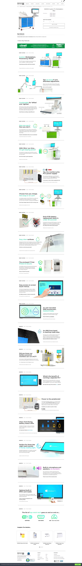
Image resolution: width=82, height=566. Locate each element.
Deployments (48, 3)
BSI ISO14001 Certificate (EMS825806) (59, 558)
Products (27, 3)
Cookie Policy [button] (28, 564)
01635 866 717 (20, 559)
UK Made (42, 3)
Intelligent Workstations (22, 6)
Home (18, 6)
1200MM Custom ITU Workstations (37, 6)
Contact (62, 3)
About (58, 3)
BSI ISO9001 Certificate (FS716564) (58, 557)
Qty (43, 21)
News (46, 557)
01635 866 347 (20, 560)
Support (32, 3)
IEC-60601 (53, 3)
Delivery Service (40, 557)
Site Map (47, 560)
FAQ (46, 555)
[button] (39, 9)
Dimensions (45, 13)
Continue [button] (77, 564)
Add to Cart (54, 24)
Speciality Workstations (29, 6)
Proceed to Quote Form (53, 27)
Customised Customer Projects (41, 559)
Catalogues (37, 3)
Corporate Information (57, 555)
